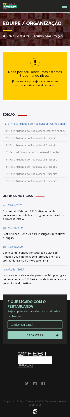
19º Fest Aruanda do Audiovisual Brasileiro (30, 138)
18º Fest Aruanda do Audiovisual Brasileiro (30, 145)
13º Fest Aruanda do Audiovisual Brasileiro (30, 181)
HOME (10, 36)
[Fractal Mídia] (35, 411)
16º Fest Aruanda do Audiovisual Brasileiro (30, 159)
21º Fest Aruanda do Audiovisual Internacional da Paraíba (37, 123)
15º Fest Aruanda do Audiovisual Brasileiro (30, 166)
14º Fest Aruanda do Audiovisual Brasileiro (30, 174)
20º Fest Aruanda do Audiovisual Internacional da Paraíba (35, 131)
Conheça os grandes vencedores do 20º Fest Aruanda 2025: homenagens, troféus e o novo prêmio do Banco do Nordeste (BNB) (31, 256)
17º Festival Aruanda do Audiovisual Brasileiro (33, 152)
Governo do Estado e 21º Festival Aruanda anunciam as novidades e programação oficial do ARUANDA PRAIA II (33, 215)
